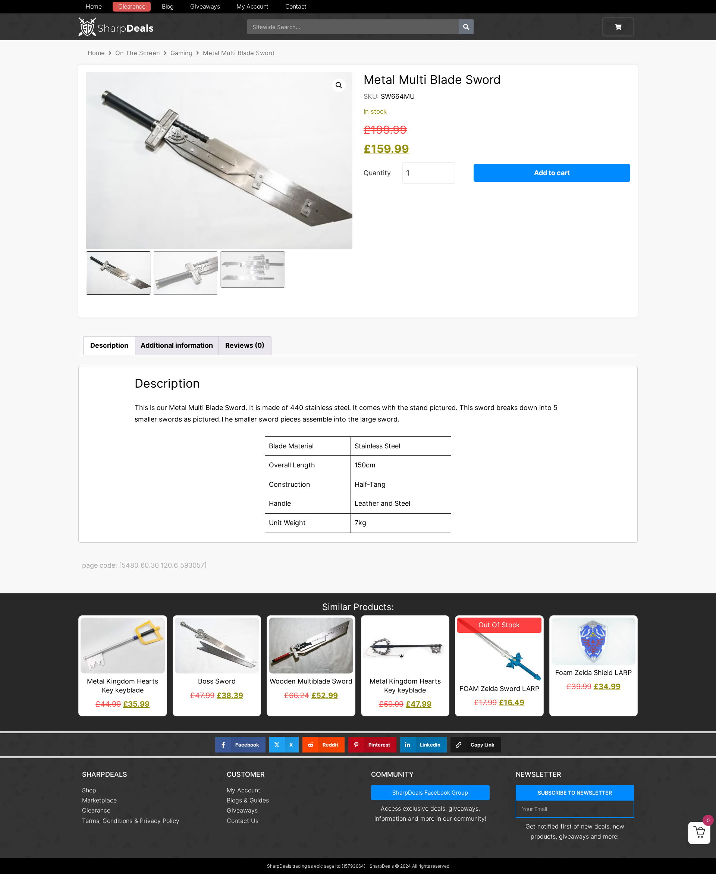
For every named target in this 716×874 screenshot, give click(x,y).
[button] (339, 85)
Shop (89, 790)
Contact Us (242, 820)
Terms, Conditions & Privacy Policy (130, 820)
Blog (167, 6)
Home (93, 6)
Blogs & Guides (248, 800)
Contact (296, 6)
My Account (252, 6)
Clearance (131, 6)
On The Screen (137, 53)
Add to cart (552, 173)
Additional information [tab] (177, 345)
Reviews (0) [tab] (244, 345)
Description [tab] (109, 345)
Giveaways (205, 6)
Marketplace (99, 800)
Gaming (181, 53)
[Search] (466, 26)
